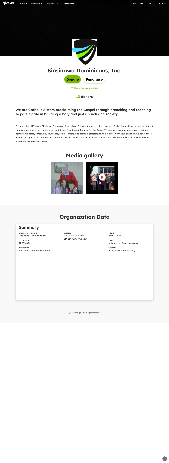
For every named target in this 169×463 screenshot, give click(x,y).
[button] (102, 177)
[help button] (164, 458)
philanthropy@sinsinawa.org (123, 243)
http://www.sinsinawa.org (122, 250)
